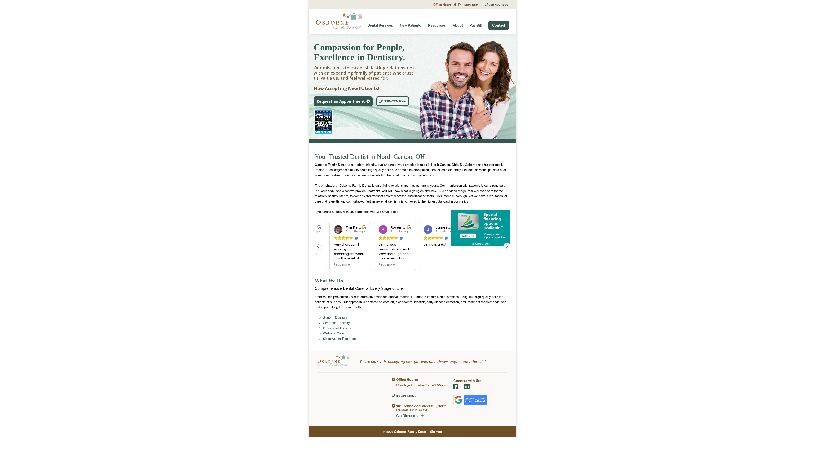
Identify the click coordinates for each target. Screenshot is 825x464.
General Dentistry (335, 317)
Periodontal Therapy (337, 328)
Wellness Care (333, 333)
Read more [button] (342, 265)
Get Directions (407, 415)
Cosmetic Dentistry (336, 322)
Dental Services (380, 25)
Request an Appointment (340, 101)
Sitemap (436, 431)
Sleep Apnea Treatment (339, 338)
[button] (507, 246)
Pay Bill (475, 25)
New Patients (410, 25)
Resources (437, 25)
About (458, 25)
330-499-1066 (498, 4)
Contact (498, 25)
